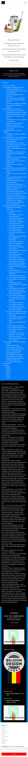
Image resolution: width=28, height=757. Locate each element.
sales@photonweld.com (14, 625)
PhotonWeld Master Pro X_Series (13, 109)
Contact (8, 343)
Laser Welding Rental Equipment (15, 354)
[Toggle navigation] (26, 2)
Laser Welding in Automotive (16, 225)
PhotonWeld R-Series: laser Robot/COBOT (15, 137)
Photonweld (11, 746)
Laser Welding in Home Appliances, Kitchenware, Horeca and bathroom (17, 271)
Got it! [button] (14, 754)
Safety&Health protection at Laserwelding (15, 168)
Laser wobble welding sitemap (14, 361)
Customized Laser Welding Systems (15, 152)
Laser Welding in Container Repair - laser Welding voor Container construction (16, 243)
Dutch (7, 374)
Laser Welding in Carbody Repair (17, 236)
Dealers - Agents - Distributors (14, 347)
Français (8, 370)
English (8, 367)
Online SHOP (7, 363)
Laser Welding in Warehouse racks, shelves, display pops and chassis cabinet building (17, 307)
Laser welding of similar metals (17, 316)
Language (6, 365)
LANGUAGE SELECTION (12, 345)
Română (8, 376)
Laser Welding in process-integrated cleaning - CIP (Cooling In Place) (17, 284)
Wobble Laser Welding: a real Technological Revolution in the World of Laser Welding (16, 90)
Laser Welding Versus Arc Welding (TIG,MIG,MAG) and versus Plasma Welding (15, 99)
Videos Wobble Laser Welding (14, 356)
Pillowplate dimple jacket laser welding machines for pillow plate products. (17, 266)
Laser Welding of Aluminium (16, 325)
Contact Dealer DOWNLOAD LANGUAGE (14, 342)
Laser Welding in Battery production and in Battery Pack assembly (17, 232)
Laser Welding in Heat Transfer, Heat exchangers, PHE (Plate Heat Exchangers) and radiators (17, 261)
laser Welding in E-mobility (16, 257)
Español (8, 377)
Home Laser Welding (9, 85)
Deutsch (8, 368)
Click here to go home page (14, 64)
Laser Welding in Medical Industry (18, 277)
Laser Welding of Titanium (16, 329)
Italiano (8, 372)
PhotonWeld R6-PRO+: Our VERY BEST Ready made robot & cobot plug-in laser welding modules (16, 144)
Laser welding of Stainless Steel (17, 327)
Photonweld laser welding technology (16, 311)
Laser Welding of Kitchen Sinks (17, 275)
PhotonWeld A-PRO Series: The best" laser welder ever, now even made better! (16, 116)
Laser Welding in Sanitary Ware (17, 288)
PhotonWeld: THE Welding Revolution (14, 87)
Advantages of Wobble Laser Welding (16, 103)
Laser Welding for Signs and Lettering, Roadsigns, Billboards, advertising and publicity (17, 291)
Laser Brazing (12, 331)
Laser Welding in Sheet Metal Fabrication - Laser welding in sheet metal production (16, 334)
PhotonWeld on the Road (13, 352)
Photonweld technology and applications (14, 205)
